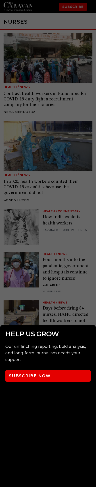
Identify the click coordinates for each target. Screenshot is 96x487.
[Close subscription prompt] (91, 334)
